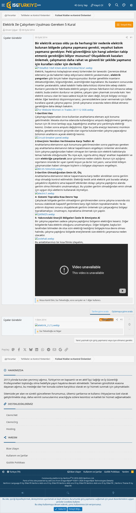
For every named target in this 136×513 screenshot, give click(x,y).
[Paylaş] (127, 37)
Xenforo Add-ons (45, 483)
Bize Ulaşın (12, 448)
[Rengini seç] (123, 5)
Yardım (125, 471)
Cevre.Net (11, 415)
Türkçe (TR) (14, 471)
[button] (131, 5)
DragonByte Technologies (95, 480)
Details (110, 480)
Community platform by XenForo (68, 478)
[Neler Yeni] (109, 5)
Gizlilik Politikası (15, 462)
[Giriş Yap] (22, 493)
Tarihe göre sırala (100, 311)
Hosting (10, 429)
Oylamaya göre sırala (122, 311)
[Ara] (116, 5)
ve (50, 331)
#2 (121, 319)
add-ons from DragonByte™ (60, 480)
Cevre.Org (12, 422)
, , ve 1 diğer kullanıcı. (70, 300)
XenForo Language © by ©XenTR (17, 483)
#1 (131, 37)
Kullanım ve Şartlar (17, 455)
